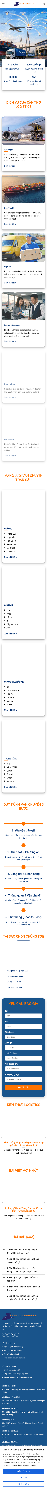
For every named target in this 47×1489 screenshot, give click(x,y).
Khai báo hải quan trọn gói (14, 1358)
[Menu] (3, 4)
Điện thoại (9, 1032)
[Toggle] (4, 1249)
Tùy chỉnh (23, 1477)
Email (7, 1021)
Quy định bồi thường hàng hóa (16, 1374)
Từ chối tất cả (23, 1484)
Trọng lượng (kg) (12, 1074)
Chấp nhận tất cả (23, 1471)
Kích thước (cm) (11, 1064)
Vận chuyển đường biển (13, 1350)
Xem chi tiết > (10, 166)
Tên (6, 1011)
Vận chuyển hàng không (13, 1347)
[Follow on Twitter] (13, 1335)
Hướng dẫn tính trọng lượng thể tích (18, 1378)
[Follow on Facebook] (4, 1335)
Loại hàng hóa (11, 1053)
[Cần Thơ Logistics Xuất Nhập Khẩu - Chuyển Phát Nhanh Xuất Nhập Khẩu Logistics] (23, 4)
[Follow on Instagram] (8, 1335)
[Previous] (2, 1137)
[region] (23, 1467)
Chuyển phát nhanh (11, 1354)
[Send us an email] (17, 1335)
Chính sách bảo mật (12, 1370)
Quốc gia (8, 1043)
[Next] (45, 1137)
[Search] (44, 4)
